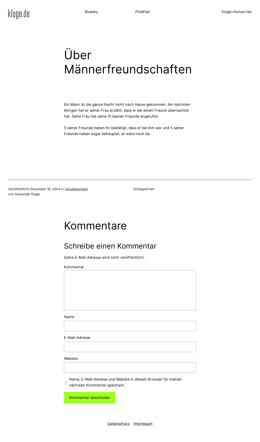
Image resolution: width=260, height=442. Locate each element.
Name (69, 317)
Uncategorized (76, 189)
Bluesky (91, 12)
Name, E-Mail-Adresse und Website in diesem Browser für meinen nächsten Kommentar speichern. (125, 382)
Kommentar (74, 267)
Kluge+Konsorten (237, 12)
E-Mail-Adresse (77, 337)
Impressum (143, 423)
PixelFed (142, 12)
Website (71, 358)
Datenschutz (119, 423)
